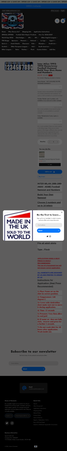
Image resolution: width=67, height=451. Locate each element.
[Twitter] (47, 236)
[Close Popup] (62, 212)
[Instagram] (50, 236)
